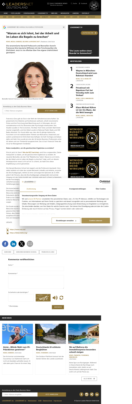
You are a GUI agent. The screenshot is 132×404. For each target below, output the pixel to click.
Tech (30, 17)
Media (10, 17)
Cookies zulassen (95, 220)
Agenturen (17, 17)
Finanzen (37, 17)
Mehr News (7, 318)
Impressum (58, 401)
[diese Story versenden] (30, 244)
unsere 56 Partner (35, 199)
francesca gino (48, 252)
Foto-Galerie (15, 13)
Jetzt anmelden (51, 111)
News (4, 17)
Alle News (88, 378)
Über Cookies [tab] (101, 189)
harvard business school (26, 252)
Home (6, 13)
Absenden (58, 307)
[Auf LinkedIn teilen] (13, 244)
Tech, (82, 79)
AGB (39, 401)
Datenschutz (47, 401)
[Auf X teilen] (22, 244)
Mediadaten (65, 13)
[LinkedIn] (97, 394)
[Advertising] (83, 139)
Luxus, (82, 98)
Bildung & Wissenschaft (31, 41)
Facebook (84, 3)
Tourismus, (85, 355)
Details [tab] (54, 189)
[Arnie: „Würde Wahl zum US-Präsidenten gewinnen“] (17, 334)
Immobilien (91, 17)
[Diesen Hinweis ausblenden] (63, 27)
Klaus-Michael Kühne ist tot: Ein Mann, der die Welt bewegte (86, 110)
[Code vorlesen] (54, 297)
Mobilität (45, 17)
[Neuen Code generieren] (61, 297)
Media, (13, 41)
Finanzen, (77, 355)
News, (8, 41)
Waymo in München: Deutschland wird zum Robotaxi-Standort (86, 73)
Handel (25, 17)
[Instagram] (87, 394)
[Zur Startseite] (17, 5)
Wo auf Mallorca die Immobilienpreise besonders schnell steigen (82, 349)
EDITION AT (85, 13)
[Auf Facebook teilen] (5, 244)
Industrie (89, 115)
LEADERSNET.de (8, 401)
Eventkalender (29, 13)
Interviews (82, 17)
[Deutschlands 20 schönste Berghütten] (50, 334)
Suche (75, 3)
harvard (7, 252)
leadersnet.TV (43, 13)
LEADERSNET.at (20, 401)
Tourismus (53, 17)
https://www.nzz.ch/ (17, 229)
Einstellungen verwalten (65, 220)
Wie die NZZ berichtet (31, 152)
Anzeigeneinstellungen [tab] (77, 189)
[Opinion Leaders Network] (94, 6)
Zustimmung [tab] (31, 189)
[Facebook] (81, 394)
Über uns (54, 13)
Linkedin (75, 13)
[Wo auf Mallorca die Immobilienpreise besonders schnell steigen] (83, 334)
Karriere (61, 17)
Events (68, 17)
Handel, (83, 115)
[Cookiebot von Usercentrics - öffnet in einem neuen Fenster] (101, 181)
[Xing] (92, 394)
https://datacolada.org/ (18, 233)
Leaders (74, 17)
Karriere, (19, 41)
